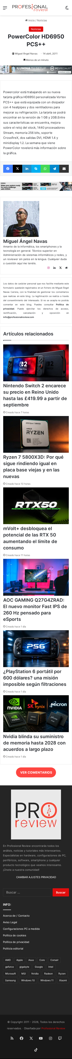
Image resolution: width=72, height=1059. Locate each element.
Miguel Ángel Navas (26, 53)
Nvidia (35, 973)
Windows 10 (28, 980)
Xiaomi (63, 980)
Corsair (54, 959)
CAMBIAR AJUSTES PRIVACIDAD (36, 877)
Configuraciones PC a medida (21, 928)
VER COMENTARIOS (36, 772)
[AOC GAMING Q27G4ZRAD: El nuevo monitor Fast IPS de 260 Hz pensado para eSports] (36, 594)
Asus (31, 959)
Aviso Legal (10, 922)
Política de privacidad (16, 942)
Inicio (31, 20)
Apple (19, 959)
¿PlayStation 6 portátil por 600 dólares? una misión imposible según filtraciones (34, 678)
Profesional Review (53, 1028)
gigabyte (24, 966)
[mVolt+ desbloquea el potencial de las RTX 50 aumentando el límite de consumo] (36, 523)
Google (39, 966)
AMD (8, 959)
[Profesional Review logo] (30, 8)
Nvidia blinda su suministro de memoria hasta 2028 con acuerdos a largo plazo (34, 743)
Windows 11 (47, 980)
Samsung (10, 980)
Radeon (48, 973)
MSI (23, 973)
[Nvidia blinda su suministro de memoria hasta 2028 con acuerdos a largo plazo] (36, 731)
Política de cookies (14, 935)
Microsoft (10, 973)
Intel (50, 966)
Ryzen (62, 973)
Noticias (42, 20)
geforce (9, 966)
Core (42, 959)
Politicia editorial (13, 948)
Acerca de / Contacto (16, 915)
